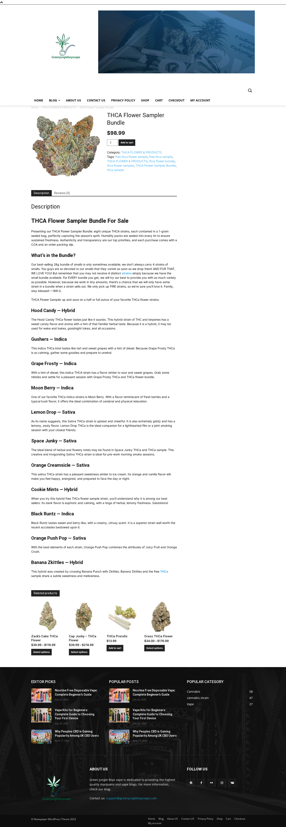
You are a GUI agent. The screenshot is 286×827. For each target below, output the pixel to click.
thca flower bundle (162, 161)
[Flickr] (211, 783)
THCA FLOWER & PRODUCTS (59, 107)
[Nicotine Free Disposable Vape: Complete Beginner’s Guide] (41, 695)
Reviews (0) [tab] (62, 193)
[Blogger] (191, 783)
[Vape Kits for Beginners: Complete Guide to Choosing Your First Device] (41, 715)
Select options (41, 652)
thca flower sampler (120, 165)
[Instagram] (222, 783)
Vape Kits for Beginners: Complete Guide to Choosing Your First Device (74, 714)
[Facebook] (201, 783)
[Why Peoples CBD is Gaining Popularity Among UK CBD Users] (41, 737)
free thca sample (160, 156)
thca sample (115, 170)
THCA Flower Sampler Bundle (155, 165)
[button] (250, 90)
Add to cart (127, 142)
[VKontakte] (232, 783)
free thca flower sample (131, 156)
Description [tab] (41, 193)
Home (34, 107)
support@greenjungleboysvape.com (131, 798)
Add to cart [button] (115, 648)
